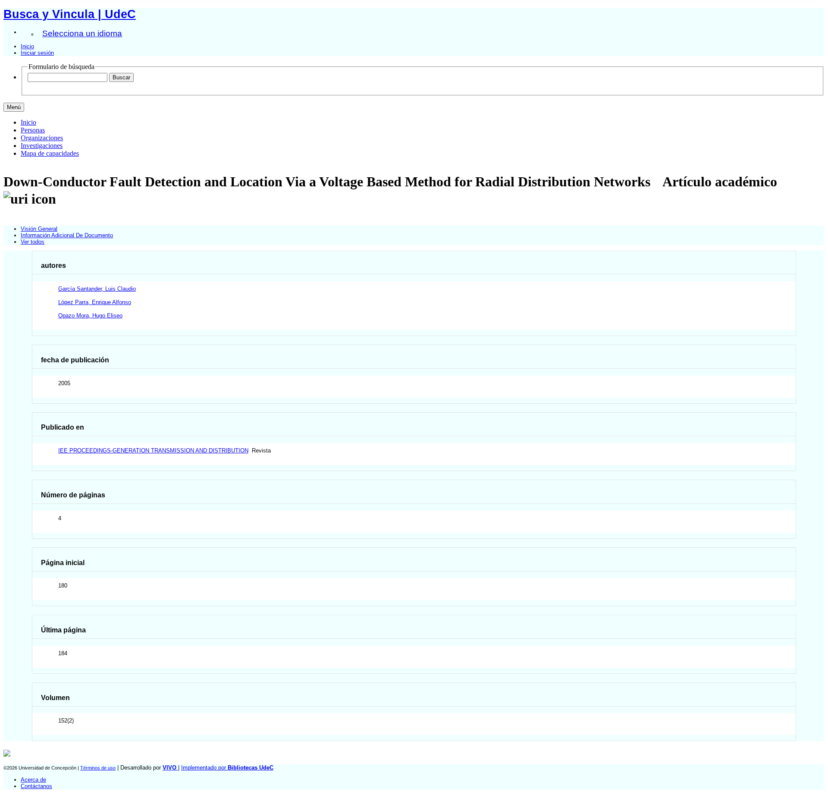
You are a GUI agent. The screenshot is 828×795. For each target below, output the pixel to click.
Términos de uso (98, 767)
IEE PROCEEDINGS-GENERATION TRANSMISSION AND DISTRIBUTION (153, 450)
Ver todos (32, 242)
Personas (33, 130)
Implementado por (227, 767)
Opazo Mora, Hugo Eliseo (90, 315)
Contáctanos (36, 786)
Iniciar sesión (37, 53)
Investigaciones (42, 145)
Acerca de (33, 779)
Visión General (39, 229)
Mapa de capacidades (50, 153)
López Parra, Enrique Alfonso (94, 302)
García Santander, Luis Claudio (97, 289)
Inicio (27, 46)
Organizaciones (42, 137)
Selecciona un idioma (82, 33)
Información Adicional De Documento (67, 235)
